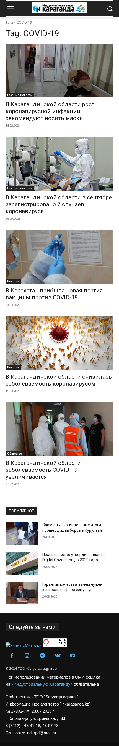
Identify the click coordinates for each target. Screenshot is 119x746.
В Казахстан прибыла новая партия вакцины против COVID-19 (54, 294)
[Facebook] (12, 656)
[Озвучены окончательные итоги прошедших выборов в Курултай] (22, 533)
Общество (14, 453)
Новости (13, 281)
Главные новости (19, 95)
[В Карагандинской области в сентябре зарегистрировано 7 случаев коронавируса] (59, 164)
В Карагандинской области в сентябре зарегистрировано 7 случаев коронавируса (59, 204)
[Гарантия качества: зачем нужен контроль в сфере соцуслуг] (22, 593)
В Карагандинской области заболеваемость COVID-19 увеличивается (43, 470)
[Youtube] (72, 656)
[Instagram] (27, 656)
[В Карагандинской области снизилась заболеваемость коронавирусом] (59, 343)
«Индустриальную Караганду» (42, 684)
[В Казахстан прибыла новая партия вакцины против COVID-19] (59, 257)
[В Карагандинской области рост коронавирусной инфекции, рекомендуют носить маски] (59, 70)
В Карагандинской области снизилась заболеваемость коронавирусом (59, 380)
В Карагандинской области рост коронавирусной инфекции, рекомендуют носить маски (50, 111)
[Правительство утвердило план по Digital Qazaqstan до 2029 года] (22, 563)
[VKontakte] (57, 656)
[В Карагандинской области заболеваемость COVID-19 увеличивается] (59, 429)
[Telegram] (42, 656)
